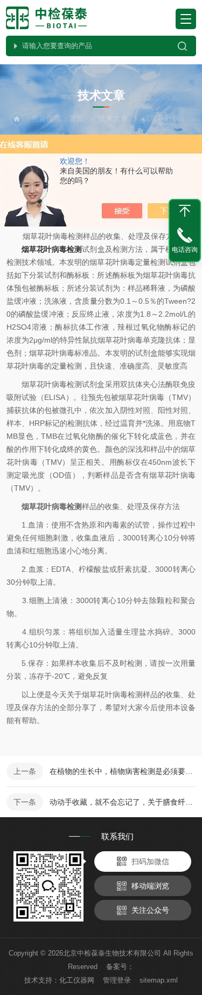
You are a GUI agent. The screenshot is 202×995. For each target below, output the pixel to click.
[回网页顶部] (185, 211)
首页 (76, 118)
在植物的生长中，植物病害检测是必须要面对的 (123, 771)
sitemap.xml (159, 980)
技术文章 (113, 118)
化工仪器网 (76, 980)
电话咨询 (185, 249)
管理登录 (117, 980)
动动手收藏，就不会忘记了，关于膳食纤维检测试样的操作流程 (123, 802)
